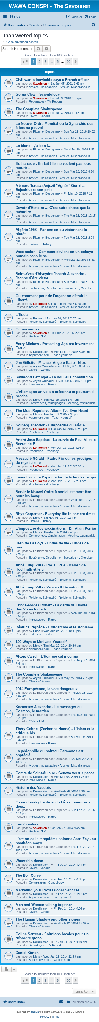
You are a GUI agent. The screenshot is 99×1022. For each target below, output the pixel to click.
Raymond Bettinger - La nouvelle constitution (54, 377)
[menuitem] (14, 17)
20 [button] (68, 61)
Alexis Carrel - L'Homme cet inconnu (47, 656)
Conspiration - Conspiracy (46, 882)
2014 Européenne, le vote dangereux (47, 689)
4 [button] (52, 61)
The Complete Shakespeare (39, 109)
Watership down (29, 861)
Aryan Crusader (43, 366)
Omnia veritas (27, 329)
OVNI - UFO (37, 721)
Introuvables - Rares (42, 384)
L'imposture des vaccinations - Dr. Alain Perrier (56, 528)
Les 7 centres (27, 824)
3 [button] (45, 61)
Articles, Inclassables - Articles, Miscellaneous (59, 86)
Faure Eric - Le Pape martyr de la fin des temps (56, 477)
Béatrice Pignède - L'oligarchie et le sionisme (54, 627)
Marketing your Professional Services (47, 890)
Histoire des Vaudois (33, 788)
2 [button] (39, 61)
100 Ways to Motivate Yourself (41, 642)
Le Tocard (40, 303)
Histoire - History (40, 244)
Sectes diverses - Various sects (50, 959)
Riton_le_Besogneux (47, 131)
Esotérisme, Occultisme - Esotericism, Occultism (61, 288)
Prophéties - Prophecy (44, 432)
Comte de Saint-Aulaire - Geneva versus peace (55, 773)
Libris (36, 399)
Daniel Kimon (27, 953)
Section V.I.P (37, 336)
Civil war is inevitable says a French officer (52, 80)
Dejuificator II (41, 351)
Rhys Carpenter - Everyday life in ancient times (55, 514)
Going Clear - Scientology (38, 94)
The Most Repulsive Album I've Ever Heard (52, 410)
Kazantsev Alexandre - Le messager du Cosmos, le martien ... (49, 709)
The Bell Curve (28, 875)
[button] (25, 61)
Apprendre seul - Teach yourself (50, 355)
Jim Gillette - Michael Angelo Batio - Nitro (51, 363)
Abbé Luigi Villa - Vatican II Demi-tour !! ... (52, 587)
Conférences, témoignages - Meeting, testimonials (62, 403)
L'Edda (22, 315)
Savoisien (40, 83)
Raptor (37, 318)
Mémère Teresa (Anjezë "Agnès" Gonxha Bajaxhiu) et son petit (50, 188)
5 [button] (58, 61)
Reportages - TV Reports (46, 101)
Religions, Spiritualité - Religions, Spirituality (57, 321)
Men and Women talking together (44, 905)
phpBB (35, 1011)
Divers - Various (39, 116)
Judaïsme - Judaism (42, 634)
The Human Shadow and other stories (48, 919)
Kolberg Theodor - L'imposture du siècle (50, 425)
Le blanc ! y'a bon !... (33, 146)
